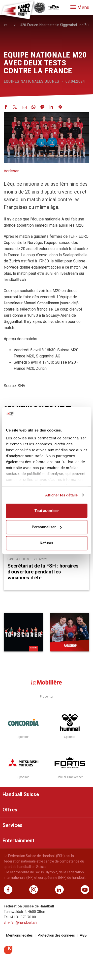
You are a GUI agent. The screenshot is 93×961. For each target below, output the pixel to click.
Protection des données (56, 935)
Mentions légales (19, 935)
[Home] (17, 10)
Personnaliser (44, 527)
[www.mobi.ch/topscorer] (23, 632)
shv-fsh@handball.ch (20, 922)
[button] (79, 7)
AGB (83, 935)
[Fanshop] (70, 632)
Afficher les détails (61, 495)
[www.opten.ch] (8, 953)
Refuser (46, 543)
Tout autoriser (46, 511)
